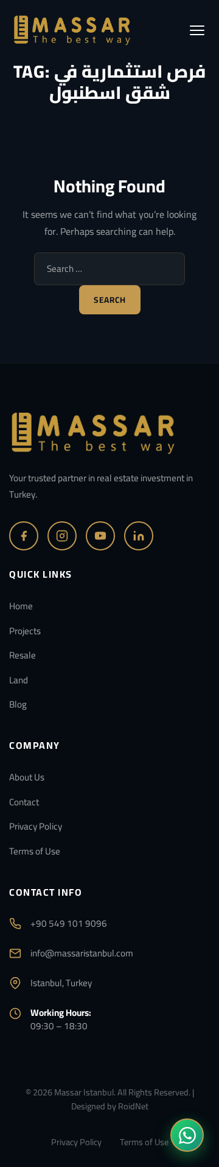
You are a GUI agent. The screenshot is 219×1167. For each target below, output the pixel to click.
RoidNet (133, 1106)
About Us (26, 777)
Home (21, 606)
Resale (22, 655)
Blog (18, 704)
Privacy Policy (35, 826)
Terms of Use (34, 851)
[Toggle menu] (197, 30)
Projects (25, 631)
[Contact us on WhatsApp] (187, 1135)
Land (18, 680)
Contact (24, 802)
